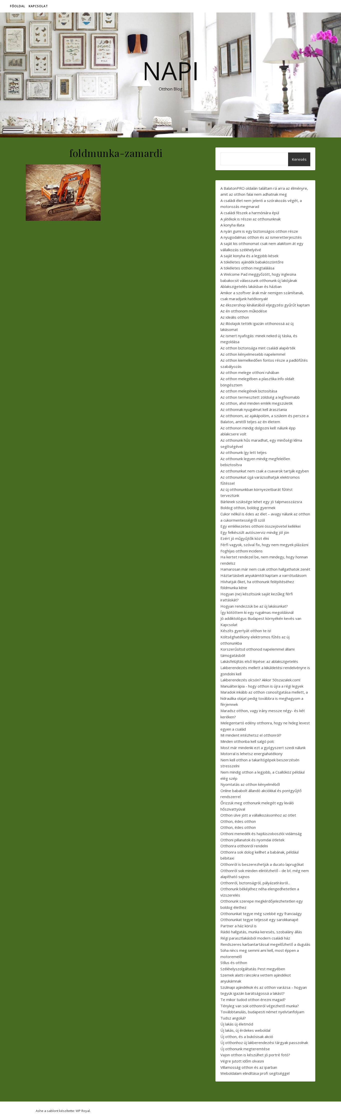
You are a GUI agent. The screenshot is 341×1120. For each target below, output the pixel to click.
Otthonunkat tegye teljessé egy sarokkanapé (259, 919)
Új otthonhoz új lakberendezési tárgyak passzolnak (264, 1042)
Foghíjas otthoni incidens (241, 550)
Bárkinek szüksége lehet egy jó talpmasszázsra (261, 501)
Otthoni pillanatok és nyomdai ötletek (252, 839)
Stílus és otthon (233, 962)
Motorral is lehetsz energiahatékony (251, 753)
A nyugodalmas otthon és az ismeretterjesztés (261, 237)
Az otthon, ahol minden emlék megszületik (256, 403)
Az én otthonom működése (243, 310)
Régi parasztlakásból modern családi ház (255, 938)
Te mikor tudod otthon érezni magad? (253, 999)
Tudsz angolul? (233, 1018)
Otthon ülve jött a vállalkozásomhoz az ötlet (258, 815)
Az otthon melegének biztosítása (248, 390)
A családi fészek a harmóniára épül (249, 212)
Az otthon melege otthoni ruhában (249, 372)
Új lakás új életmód (236, 1024)
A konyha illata (232, 224)
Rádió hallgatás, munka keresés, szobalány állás (261, 931)
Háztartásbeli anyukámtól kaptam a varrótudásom (263, 575)
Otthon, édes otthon (238, 821)
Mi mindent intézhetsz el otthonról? (250, 735)
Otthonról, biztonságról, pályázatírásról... (255, 882)
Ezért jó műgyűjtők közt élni (244, 538)
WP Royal (83, 1111)
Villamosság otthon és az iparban (248, 1067)
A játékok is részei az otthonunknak (250, 218)
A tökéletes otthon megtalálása (247, 267)
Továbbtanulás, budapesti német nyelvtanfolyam (262, 1011)
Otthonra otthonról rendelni (244, 845)
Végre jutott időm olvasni (242, 1061)
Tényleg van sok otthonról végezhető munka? (259, 1005)
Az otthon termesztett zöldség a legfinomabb (260, 397)
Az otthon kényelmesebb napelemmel (252, 354)
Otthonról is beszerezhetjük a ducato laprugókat (262, 864)
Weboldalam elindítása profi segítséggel (255, 1073)
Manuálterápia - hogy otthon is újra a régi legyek (261, 686)
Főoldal (17, 6)
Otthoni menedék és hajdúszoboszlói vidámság (261, 833)
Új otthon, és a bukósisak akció (246, 1036)
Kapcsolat (38, 6)
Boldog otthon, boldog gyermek (247, 507)
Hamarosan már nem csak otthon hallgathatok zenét (265, 569)
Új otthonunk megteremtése (245, 1048)
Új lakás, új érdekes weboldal (245, 1030)
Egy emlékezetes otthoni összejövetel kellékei (260, 526)
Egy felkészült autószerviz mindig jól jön (254, 532)
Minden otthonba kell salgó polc (247, 741)
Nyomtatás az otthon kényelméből (250, 784)
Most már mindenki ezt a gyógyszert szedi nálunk (263, 747)
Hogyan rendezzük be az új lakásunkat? (254, 606)
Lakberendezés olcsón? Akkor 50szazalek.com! (260, 679)
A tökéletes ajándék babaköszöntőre (252, 261)
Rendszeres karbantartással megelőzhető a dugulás (265, 944)
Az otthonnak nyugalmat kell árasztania (253, 409)
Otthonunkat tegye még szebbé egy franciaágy (261, 913)
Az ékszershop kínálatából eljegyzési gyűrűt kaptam (265, 304)
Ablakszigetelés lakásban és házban (251, 286)
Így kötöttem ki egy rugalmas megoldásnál (257, 612)
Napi (170, 70)
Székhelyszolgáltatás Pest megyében (252, 968)
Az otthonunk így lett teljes (243, 452)
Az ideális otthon (234, 317)
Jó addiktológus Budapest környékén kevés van (260, 618)
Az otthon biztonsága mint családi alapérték (257, 347)
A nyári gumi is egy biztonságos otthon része (259, 231)
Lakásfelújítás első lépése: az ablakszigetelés (259, 661)
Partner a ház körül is (238, 925)
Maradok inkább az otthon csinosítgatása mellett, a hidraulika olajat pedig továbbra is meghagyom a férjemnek (264, 698)
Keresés (299, 159)
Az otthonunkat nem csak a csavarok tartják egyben (264, 470)
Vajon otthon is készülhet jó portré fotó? (255, 1054)
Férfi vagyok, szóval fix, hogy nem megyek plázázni (264, 544)
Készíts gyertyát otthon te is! (245, 630)
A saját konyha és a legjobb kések (249, 255)
